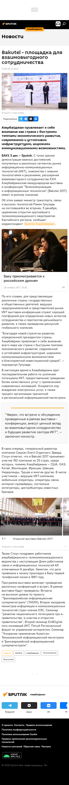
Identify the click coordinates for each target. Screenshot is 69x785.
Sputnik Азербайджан (39, 224)
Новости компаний (12, 746)
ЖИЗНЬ (18, 653)
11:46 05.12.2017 (10, 68)
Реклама (46, 746)
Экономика (8, 659)
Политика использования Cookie (19, 734)
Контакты (19, 725)
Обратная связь (31, 746)
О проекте (7, 725)
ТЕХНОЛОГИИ (50, 653)
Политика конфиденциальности (19, 729)
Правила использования (39, 725)
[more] (63, 287)
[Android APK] (12, 756)
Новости (7, 653)
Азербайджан (32, 653)
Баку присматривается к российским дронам (24, 278)
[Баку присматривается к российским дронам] (34, 250)
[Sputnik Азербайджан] (10, 25)
